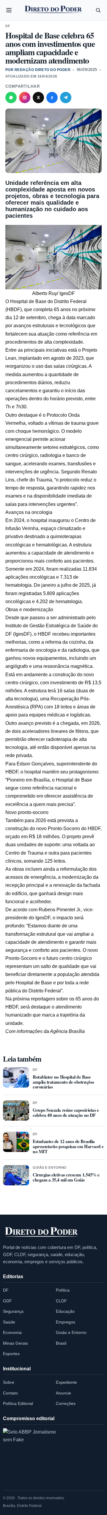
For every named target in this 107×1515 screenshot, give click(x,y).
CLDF (61, 1300)
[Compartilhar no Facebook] (52, 97)
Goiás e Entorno (50, 1167)
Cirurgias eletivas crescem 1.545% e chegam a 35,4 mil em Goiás (66, 1177)
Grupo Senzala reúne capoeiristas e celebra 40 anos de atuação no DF (66, 1112)
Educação (65, 1311)
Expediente (66, 1382)
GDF (7, 1300)
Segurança (13, 1311)
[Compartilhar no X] (38, 97)
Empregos (65, 1322)
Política (63, 1290)
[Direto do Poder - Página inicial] (41, 1232)
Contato (10, 1393)
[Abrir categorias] (9, 10)
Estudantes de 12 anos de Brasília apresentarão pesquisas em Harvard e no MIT (68, 1146)
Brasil (61, 1343)
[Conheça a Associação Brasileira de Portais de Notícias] (29, 1455)
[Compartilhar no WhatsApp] (11, 97)
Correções (65, 1403)
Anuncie (63, 1393)
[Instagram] (24, 97)
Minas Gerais (15, 1343)
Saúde (9, 1322)
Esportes (11, 1353)
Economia (12, 1332)
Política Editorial (18, 1403)
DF (7, 26)
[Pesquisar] (98, 10)
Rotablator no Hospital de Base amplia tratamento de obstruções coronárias (63, 1082)
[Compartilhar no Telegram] (65, 97)
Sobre (8, 1382)
